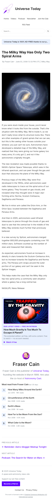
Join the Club (43, 19)
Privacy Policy (31, 490)
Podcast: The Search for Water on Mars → (23, 458)
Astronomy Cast (33, 378)
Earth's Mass (14, 406)
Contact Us (19, 490)
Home (6, 19)
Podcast (21, 19)
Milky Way (45, 62)
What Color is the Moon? (19, 422)
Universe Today (28, 9)
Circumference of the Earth (21, 398)
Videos (13, 19)
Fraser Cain (9, 62)
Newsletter (31, 19)
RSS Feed (26, 25)
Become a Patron (11, 484)
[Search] (48, 31)
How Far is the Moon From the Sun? (25, 414)
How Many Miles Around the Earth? (25, 389)
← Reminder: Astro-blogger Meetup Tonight (24, 447)
